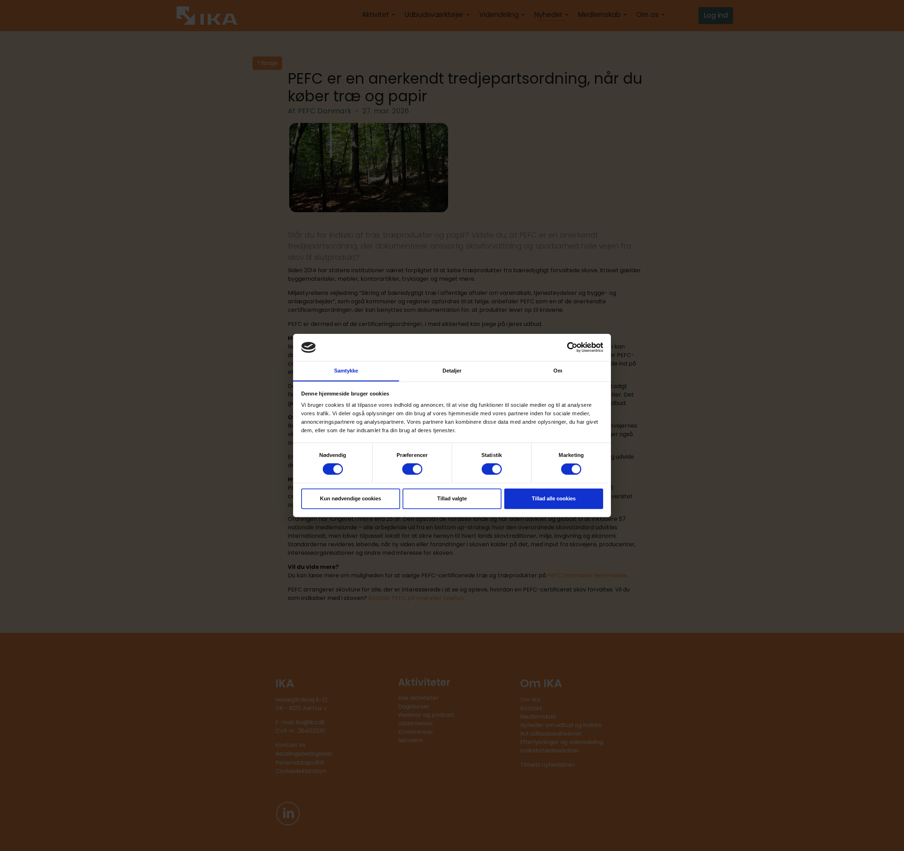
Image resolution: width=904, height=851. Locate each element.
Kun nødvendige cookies (350, 498)
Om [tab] (557, 371)
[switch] (412, 469)
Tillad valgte (452, 498)
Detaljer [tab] (452, 371)
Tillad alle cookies (554, 498)
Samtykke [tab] (346, 371)
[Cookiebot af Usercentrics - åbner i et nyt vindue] (572, 347)
